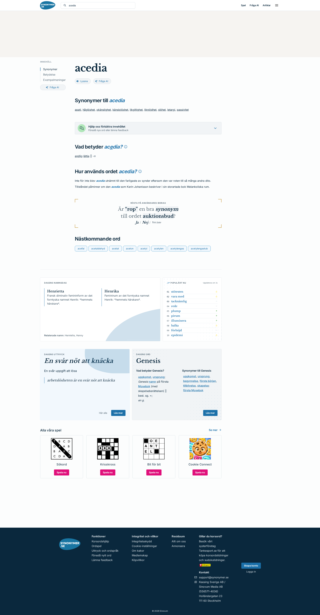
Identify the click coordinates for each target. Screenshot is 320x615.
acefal (81, 248)
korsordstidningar (217, 555)
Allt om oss (179, 541)
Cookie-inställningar (144, 546)
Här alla (103, 412)
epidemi (177, 335)
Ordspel (97, 546)
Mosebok (144, 386)
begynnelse (190, 381)
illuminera (178, 320)
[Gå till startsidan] (47, 5)
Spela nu (61, 472)
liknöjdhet (150, 109)
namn (152, 381)
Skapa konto (251, 565)
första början (208, 381)
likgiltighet (136, 109)
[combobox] (100, 5)
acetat (115, 248)
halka (175, 325)
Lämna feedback (102, 560)
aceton (130, 248)
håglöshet (89, 109)
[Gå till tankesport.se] (213, 565)
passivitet (183, 109)
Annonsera (178, 546)
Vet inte (156, 222)
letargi (171, 109)
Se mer (213, 430)
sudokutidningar (214, 560)
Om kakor (138, 550)
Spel (243, 5)
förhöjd (176, 330)
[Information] (125, 146)
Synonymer (50, 69)
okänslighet (103, 109)
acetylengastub (199, 248)
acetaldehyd (98, 248)
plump (176, 311)
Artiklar (267, 5)
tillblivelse (189, 385)
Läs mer (118, 412)
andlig (78, 156)
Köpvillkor (138, 560)
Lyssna (84, 81)
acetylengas (177, 248)
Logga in (251, 571)
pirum (175, 315)
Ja (137, 222)
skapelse (203, 385)
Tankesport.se (208, 550)
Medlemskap (140, 555)
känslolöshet (120, 109)
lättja (86, 156)
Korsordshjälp (100, 541)
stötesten (177, 291)
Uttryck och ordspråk (105, 550)
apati (78, 109)
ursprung (158, 377)
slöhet (162, 109)
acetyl (143, 248)
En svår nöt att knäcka (78, 361)
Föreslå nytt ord (101, 555)
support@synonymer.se (213, 577)
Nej (145, 222)
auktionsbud (158, 216)
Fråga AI (254, 5)
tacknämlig (179, 301)
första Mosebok (193, 390)
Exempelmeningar (54, 80)
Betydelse (49, 74)
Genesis (148, 361)
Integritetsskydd (142, 541)
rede (174, 306)
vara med (177, 296)
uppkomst (144, 377)
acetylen (159, 248)
